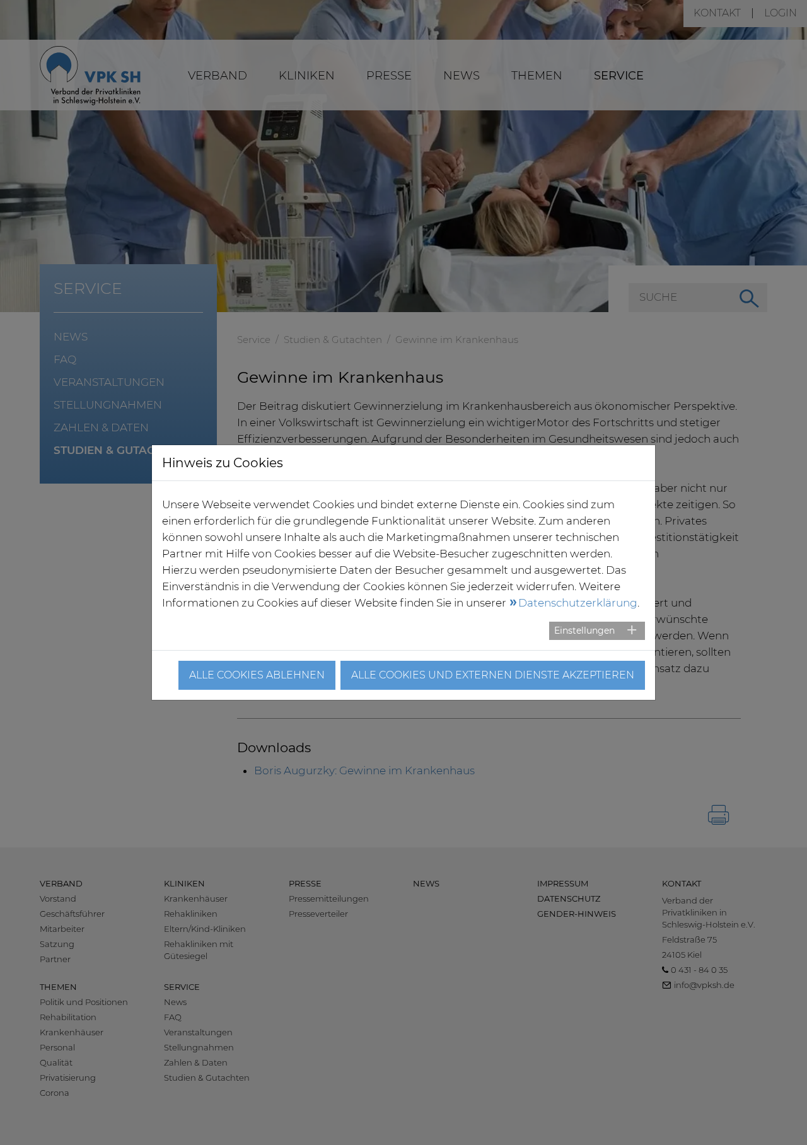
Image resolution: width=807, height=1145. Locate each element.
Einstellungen (584, 630)
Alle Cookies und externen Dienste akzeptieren (492, 675)
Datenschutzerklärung (577, 602)
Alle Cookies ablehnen (257, 675)
